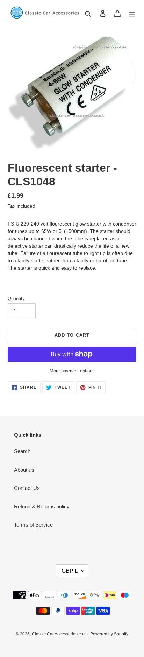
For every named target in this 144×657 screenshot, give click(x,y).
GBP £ (70, 571)
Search (22, 451)
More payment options (72, 370)
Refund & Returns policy (42, 506)
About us (24, 470)
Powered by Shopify (109, 633)
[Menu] (132, 13)
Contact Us (27, 488)
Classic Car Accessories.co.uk (60, 633)
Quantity (16, 298)
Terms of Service (33, 525)
